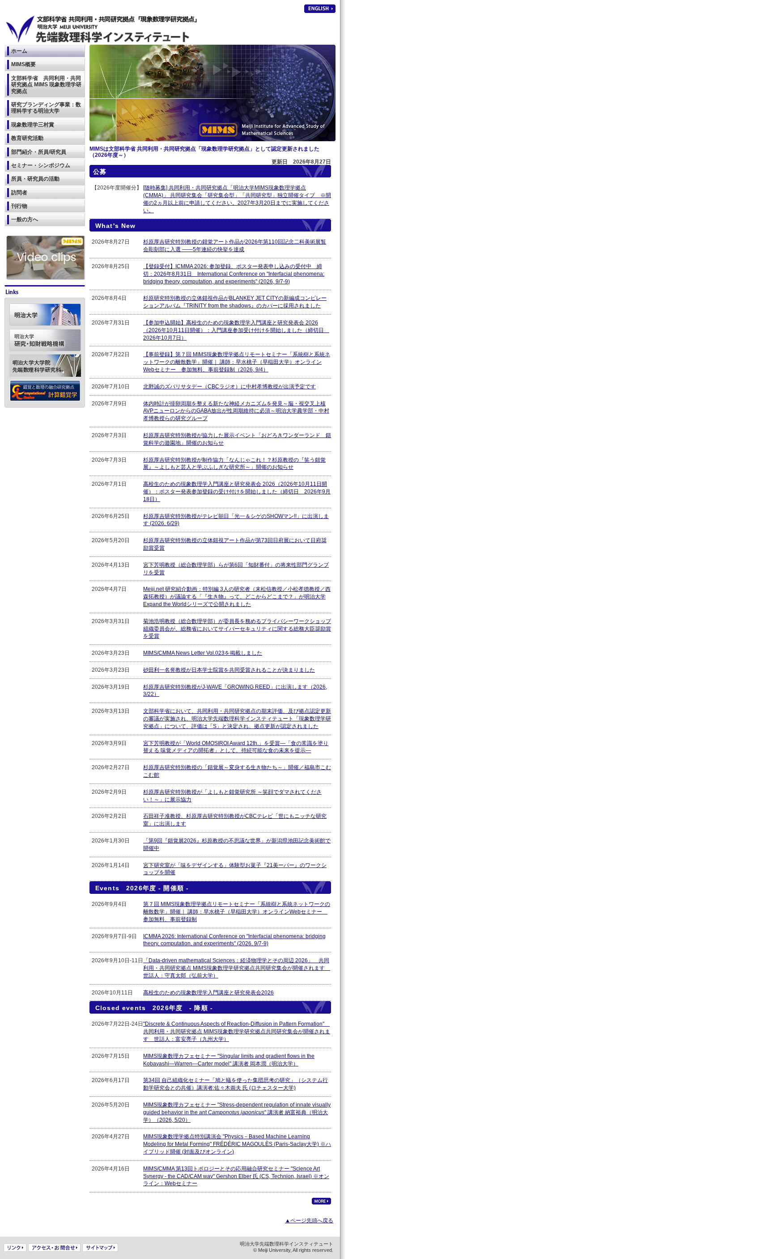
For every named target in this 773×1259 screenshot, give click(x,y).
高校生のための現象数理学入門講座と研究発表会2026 (208, 993)
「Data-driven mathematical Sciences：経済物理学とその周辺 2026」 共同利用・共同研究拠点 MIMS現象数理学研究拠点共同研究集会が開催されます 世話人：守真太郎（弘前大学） (236, 968)
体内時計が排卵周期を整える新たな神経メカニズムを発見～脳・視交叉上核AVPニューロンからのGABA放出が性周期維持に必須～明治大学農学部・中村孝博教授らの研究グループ (236, 411)
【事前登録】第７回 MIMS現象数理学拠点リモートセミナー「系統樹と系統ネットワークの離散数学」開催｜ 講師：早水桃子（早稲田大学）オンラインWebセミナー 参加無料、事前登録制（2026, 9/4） (236, 362)
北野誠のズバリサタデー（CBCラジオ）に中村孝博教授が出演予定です (229, 386)
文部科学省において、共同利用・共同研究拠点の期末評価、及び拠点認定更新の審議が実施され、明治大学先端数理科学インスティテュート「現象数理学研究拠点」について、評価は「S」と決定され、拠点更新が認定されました (237, 718)
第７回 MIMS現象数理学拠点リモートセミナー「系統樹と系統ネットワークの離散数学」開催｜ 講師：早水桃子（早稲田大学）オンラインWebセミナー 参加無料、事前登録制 (236, 911)
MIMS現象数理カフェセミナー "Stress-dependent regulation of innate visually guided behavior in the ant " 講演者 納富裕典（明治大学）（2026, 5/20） (237, 1112)
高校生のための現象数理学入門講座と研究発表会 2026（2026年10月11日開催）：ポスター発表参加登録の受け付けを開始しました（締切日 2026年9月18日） (237, 491)
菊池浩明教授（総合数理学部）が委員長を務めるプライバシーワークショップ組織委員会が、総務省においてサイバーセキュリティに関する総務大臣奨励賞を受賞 (237, 629)
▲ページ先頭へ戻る (309, 1220)
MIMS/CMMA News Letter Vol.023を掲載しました (202, 653)
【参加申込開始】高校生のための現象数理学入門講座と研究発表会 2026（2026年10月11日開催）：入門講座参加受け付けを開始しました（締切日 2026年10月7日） (236, 330)
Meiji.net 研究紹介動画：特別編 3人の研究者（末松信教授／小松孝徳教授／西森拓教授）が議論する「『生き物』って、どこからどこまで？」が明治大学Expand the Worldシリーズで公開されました (237, 596)
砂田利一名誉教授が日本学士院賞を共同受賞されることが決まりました (229, 670)
